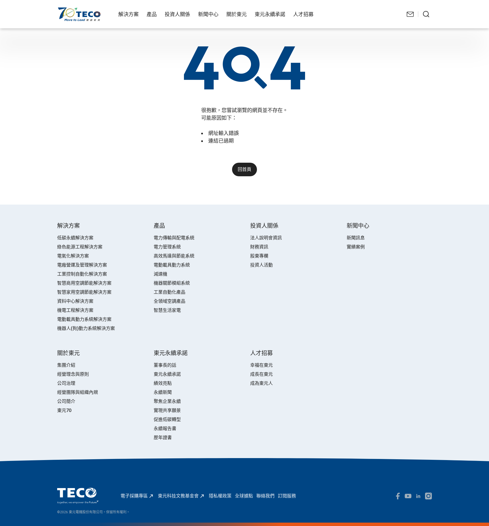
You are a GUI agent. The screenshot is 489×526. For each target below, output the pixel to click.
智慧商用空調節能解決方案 (84, 283)
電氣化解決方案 (73, 256)
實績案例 (356, 247)
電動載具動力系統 (172, 265)
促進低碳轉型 (167, 419)
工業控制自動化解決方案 (82, 274)
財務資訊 (259, 247)
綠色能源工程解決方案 (79, 247)
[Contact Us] (410, 14)
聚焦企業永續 (167, 401)
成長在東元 (261, 374)
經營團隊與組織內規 (77, 392)
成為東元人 (261, 383)
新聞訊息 (356, 238)
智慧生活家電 (167, 310)
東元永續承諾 (167, 374)
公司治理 (66, 383)
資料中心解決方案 (75, 301)
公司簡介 (66, 401)
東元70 (64, 410)
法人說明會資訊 (266, 238)
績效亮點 (163, 383)
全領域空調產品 (169, 301)
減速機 (160, 274)
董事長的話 (165, 365)
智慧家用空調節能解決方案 (84, 292)
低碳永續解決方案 (75, 238)
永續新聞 (163, 392)
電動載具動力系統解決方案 (84, 319)
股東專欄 (259, 256)
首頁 (61, 10)
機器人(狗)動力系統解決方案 (86, 328)
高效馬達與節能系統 (174, 256)
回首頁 (244, 169)
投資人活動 (261, 265)
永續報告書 (165, 428)
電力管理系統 (167, 247)
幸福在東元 (261, 365)
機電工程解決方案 (75, 310)
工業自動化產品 (169, 292)
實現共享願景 (167, 410)
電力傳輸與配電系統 (174, 238)
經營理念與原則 (73, 374)
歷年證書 (163, 437)
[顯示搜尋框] (426, 14)
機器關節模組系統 (172, 283)
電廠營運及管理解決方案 (82, 265)
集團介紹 (66, 365)
